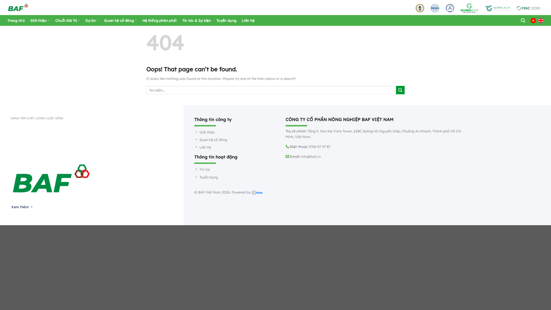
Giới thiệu (38, 20)
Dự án (90, 20)
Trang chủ (16, 20)
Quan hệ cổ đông (119, 20)
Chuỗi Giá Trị (66, 20)
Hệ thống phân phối (159, 20)
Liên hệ (248, 20)
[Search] (522, 20)
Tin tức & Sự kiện (196, 20)
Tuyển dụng (226, 20)
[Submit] (400, 90)
